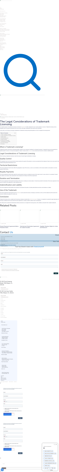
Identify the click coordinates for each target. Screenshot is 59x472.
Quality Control (3, 136)
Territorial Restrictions (4, 138)
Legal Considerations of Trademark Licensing (8, 135)
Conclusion (3, 143)
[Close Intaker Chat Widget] (56, 444)
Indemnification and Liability (5, 141)
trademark (23, 126)
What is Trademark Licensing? (6, 134)
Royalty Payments (4, 139)
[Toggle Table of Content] (15, 133)
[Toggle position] (54, 444)
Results (4, 468)
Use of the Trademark (4, 142)
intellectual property (33, 199)
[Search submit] (3, 466)
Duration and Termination (5, 140)
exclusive (30, 150)
